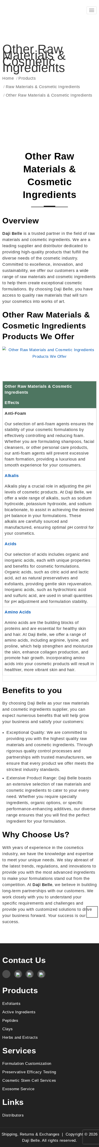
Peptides (10, 1020)
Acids (11, 544)
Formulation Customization (26, 1063)
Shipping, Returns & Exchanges (31, 1134)
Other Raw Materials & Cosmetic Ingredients (49, 95)
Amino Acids (18, 612)
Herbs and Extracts (20, 1037)
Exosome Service (18, 1089)
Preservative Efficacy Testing (29, 1072)
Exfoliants (11, 1003)
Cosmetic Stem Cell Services (29, 1080)
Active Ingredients (18, 1012)
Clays (7, 1029)
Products (27, 78)
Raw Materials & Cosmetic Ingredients (43, 86)
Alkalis (12, 475)
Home (8, 78)
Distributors (13, 1115)
